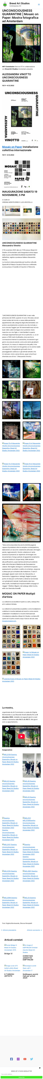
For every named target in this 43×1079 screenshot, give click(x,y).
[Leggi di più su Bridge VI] (12, 947)
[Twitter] (31, 1059)
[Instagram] (18, 1059)
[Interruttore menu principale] (39, 4)
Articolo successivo (34, 930)
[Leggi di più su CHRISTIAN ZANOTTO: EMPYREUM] (31, 949)
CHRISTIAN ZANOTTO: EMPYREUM (28, 958)
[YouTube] (25, 1059)
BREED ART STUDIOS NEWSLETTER (21, 1071)
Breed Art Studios (20, 3)
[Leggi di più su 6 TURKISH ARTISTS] (12, 968)
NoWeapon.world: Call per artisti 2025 (30, 976)
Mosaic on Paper (12, 146)
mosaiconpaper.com (9, 621)
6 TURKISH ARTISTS (9, 975)
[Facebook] (11, 1059)
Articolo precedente (8, 930)
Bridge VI (8, 953)
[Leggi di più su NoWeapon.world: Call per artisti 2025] (31, 968)
